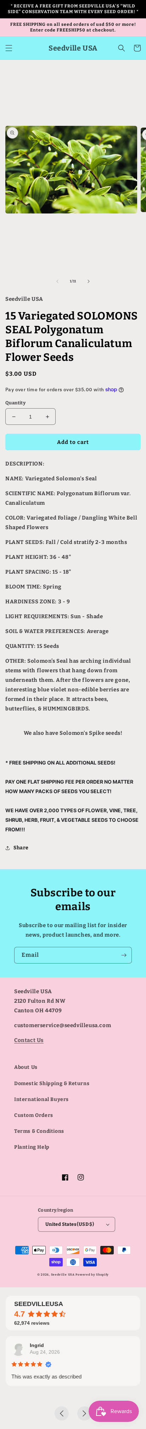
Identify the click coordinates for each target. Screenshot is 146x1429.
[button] (9, 48)
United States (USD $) (69, 1224)
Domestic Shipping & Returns (51, 1083)
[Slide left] (57, 281)
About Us (26, 1067)
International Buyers (41, 1099)
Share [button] (21, 848)
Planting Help (32, 1147)
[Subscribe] (123, 955)
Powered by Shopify (92, 1274)
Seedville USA (63, 1274)
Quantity (15, 402)
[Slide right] (88, 281)
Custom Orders (33, 1115)
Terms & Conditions (39, 1131)
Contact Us (29, 1040)
